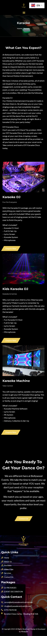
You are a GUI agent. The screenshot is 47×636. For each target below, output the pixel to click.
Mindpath (24, 632)
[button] (24, 13)
